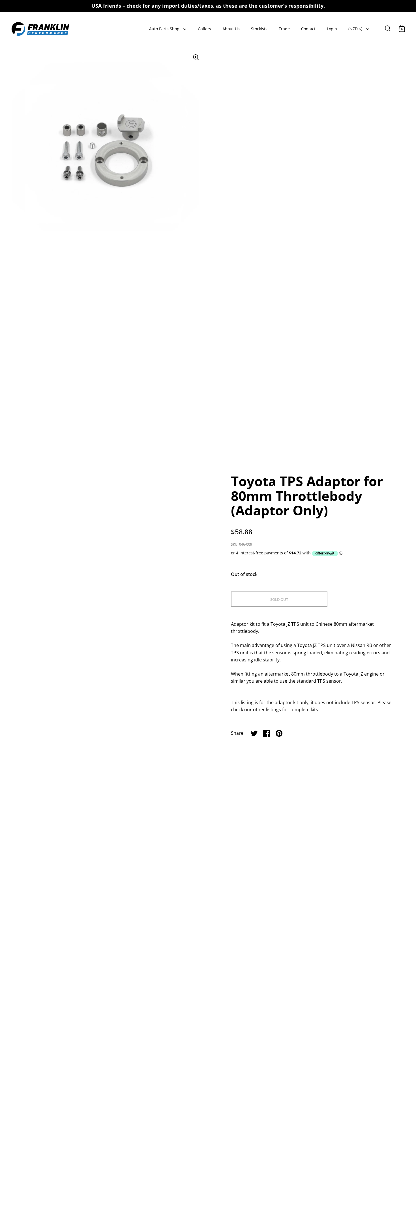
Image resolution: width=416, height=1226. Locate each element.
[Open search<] (388, 28)
